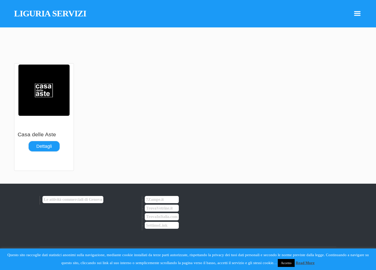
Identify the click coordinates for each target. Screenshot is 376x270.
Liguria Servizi (50, 13)
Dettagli (44, 146)
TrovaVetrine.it (159, 208)
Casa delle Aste (37, 134)
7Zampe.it (155, 199)
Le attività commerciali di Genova (73, 199)
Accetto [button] (286, 263)
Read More (305, 263)
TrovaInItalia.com (162, 216)
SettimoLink (157, 225)
